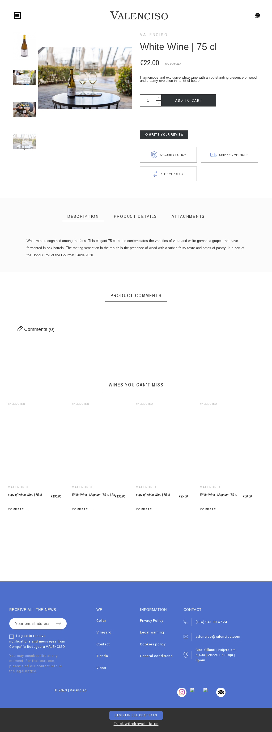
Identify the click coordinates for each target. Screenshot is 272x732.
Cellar (101, 621)
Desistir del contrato (135, 715)
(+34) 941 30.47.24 (211, 622)
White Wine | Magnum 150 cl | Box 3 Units (93, 494)
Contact (103, 644)
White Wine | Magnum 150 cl (218, 494)
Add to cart (188, 100)
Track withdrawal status (136, 724)
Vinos (101, 668)
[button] (31, 442)
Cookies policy (153, 644)
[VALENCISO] (139, 15)
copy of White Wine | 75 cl (25, 494)
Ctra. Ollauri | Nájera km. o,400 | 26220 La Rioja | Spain (216, 655)
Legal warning (152, 632)
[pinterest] (205, 691)
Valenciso (154, 35)
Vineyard (103, 632)
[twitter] (192, 691)
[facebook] (181, 696)
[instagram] (221, 696)
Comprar (16, 509)
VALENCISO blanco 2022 (57, 266)
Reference (37, 264)
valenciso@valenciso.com (218, 637)
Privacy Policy (151, 621)
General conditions (156, 656)
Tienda (102, 656)
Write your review (166, 135)
